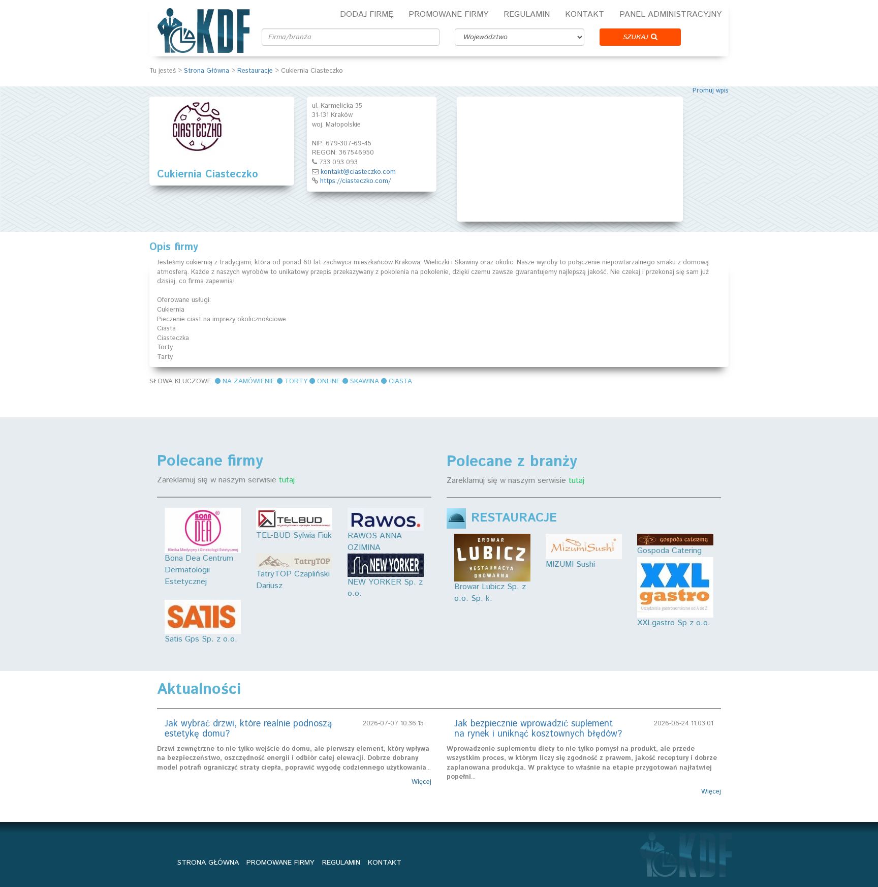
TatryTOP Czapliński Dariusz (293, 580)
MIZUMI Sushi (570, 564)
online (328, 381)
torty (296, 381)
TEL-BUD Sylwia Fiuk (294, 535)
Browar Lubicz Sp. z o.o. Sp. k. (490, 592)
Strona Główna (206, 71)
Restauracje (255, 71)
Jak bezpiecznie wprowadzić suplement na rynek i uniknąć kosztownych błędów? (538, 729)
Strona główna (208, 863)
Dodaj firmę (366, 14)
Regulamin (527, 14)
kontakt (384, 863)
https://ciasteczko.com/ (355, 181)
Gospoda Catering (669, 551)
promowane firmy (280, 863)
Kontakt (584, 14)
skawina (364, 381)
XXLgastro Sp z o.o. (673, 623)
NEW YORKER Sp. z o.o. (385, 588)
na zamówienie (249, 381)
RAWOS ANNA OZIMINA (375, 542)
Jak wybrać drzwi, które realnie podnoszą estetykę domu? (248, 729)
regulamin (341, 863)
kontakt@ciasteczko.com (358, 172)
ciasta (400, 381)
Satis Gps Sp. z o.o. (201, 639)
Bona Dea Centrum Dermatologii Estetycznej (199, 570)
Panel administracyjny (670, 14)
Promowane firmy (448, 14)
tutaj (287, 480)
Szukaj (637, 37)
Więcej (421, 782)
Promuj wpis (711, 91)
